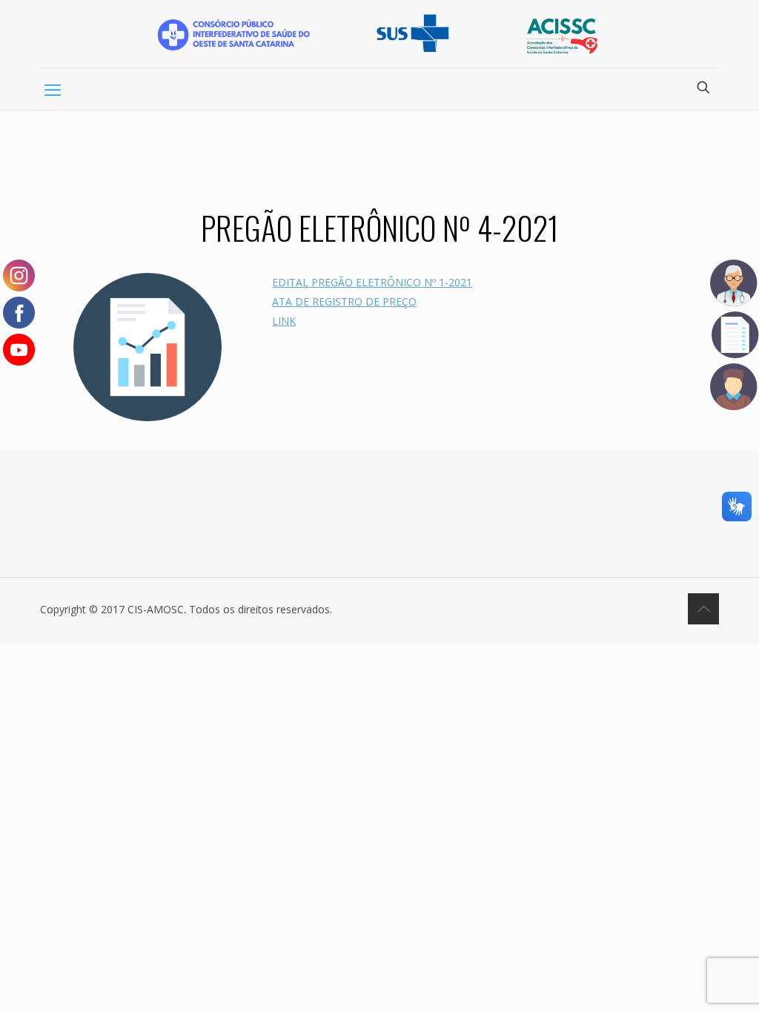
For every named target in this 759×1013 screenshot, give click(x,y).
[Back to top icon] (703, 608)
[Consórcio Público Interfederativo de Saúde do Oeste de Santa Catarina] (379, 33)
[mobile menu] (52, 89)
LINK (284, 321)
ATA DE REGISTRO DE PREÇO (344, 301)
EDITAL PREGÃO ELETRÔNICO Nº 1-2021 (372, 282)
